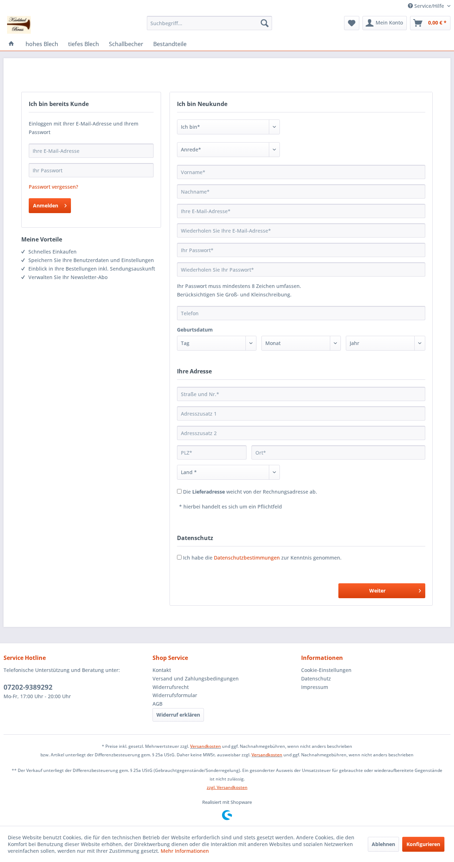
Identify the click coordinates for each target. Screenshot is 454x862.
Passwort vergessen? (53, 186)
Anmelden (45, 205)
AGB (157, 703)
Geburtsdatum (195, 329)
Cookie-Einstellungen (326, 670)
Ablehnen (383, 844)
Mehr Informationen (185, 850)
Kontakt (162, 670)
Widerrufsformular (175, 695)
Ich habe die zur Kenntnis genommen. (262, 557)
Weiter (377, 590)
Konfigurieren (423, 844)
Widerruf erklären (178, 714)
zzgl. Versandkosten (227, 787)
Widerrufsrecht (171, 687)
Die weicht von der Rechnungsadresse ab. (250, 491)
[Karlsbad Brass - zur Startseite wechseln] (19, 25)
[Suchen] (264, 23)
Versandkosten (205, 746)
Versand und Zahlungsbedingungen (196, 678)
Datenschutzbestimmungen (247, 557)
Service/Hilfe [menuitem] (429, 5)
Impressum (314, 687)
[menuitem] (209, 23)
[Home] (11, 44)
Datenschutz (316, 678)
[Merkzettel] (351, 23)
